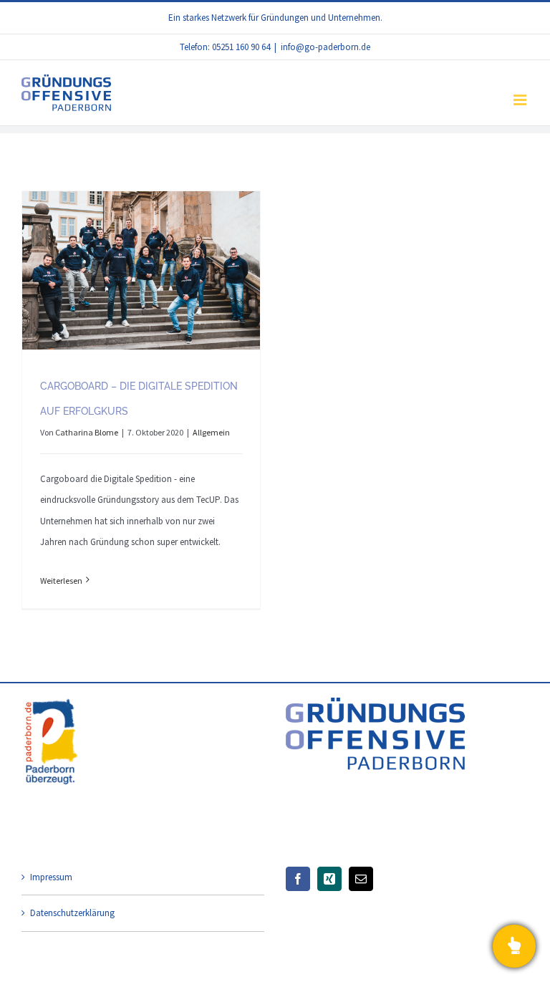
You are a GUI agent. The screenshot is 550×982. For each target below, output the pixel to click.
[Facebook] (298, 879)
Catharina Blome (86, 432)
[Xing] (329, 879)
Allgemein (211, 432)
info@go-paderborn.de (325, 47)
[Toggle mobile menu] (521, 99)
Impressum (51, 877)
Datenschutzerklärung (72, 913)
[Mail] (361, 879)
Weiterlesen (61, 580)
